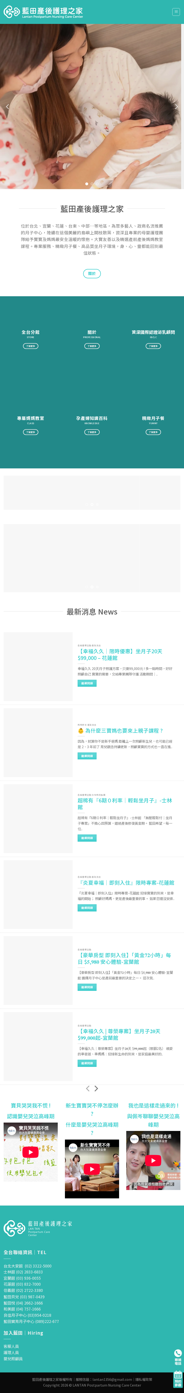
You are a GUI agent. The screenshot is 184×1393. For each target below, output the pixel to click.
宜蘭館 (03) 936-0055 (22, 1278)
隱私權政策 (143, 1379)
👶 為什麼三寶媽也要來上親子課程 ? (120, 730)
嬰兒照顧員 (13, 1358)
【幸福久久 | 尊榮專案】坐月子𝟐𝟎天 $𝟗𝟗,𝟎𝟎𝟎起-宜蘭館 (119, 1034)
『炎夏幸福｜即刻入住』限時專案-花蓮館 (126, 882)
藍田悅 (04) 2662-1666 (23, 1303)
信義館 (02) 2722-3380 (23, 1290)
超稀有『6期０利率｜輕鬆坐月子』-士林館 (125, 803)
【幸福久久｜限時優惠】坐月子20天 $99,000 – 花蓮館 (120, 654)
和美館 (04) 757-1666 (22, 1309)
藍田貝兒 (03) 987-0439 (24, 1297)
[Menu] (176, 12)
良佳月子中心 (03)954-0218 (27, 1315)
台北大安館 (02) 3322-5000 (28, 1266)
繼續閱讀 (87, 683)
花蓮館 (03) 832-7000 (22, 1284)
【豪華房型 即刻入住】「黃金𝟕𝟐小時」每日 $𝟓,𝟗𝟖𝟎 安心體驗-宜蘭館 (124, 958)
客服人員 (11, 1346)
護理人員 (11, 1352)
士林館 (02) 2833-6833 (23, 1272)
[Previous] (8, 106)
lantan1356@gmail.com (112, 1379)
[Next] (176, 106)
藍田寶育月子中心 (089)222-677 (31, 1321)
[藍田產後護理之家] (43, 12)
